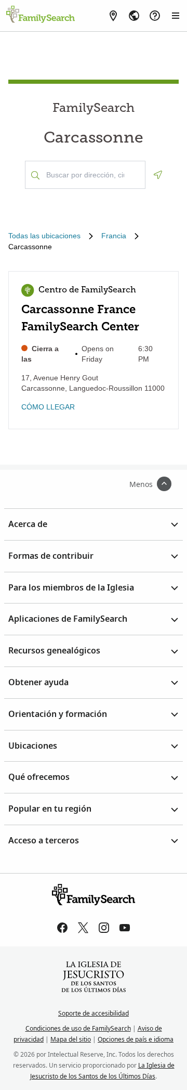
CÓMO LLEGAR (48, 407)
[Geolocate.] (158, 175)
